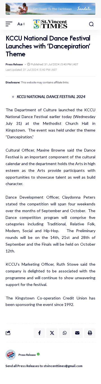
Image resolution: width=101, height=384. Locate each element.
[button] (10, 24)
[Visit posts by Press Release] (11, 355)
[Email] (77, 333)
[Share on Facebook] (39, 333)
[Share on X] (52, 333)
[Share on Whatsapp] (64, 333)
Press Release (14, 64)
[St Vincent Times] (50, 24)
